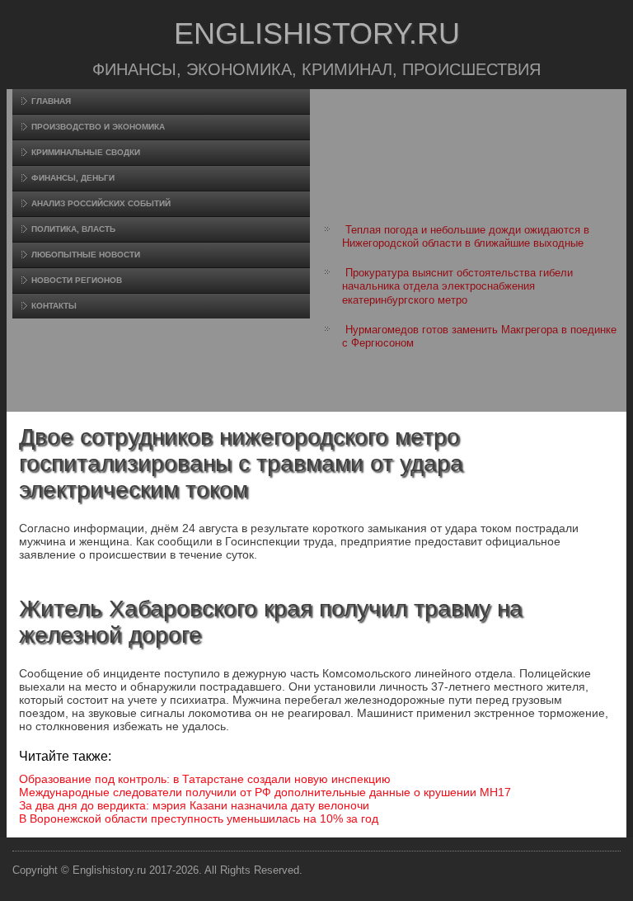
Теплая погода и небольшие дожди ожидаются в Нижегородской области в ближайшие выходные (465, 236)
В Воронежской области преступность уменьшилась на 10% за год (198, 818)
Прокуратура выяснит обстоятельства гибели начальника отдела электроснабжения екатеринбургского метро (457, 286)
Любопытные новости (85, 254)
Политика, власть (73, 229)
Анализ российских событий (101, 203)
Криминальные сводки (85, 152)
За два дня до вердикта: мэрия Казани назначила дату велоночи (194, 805)
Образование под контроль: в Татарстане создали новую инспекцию (205, 778)
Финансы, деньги (73, 177)
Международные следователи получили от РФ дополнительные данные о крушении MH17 (265, 792)
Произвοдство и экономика (98, 126)
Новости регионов (76, 280)
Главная (51, 101)
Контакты (54, 305)
